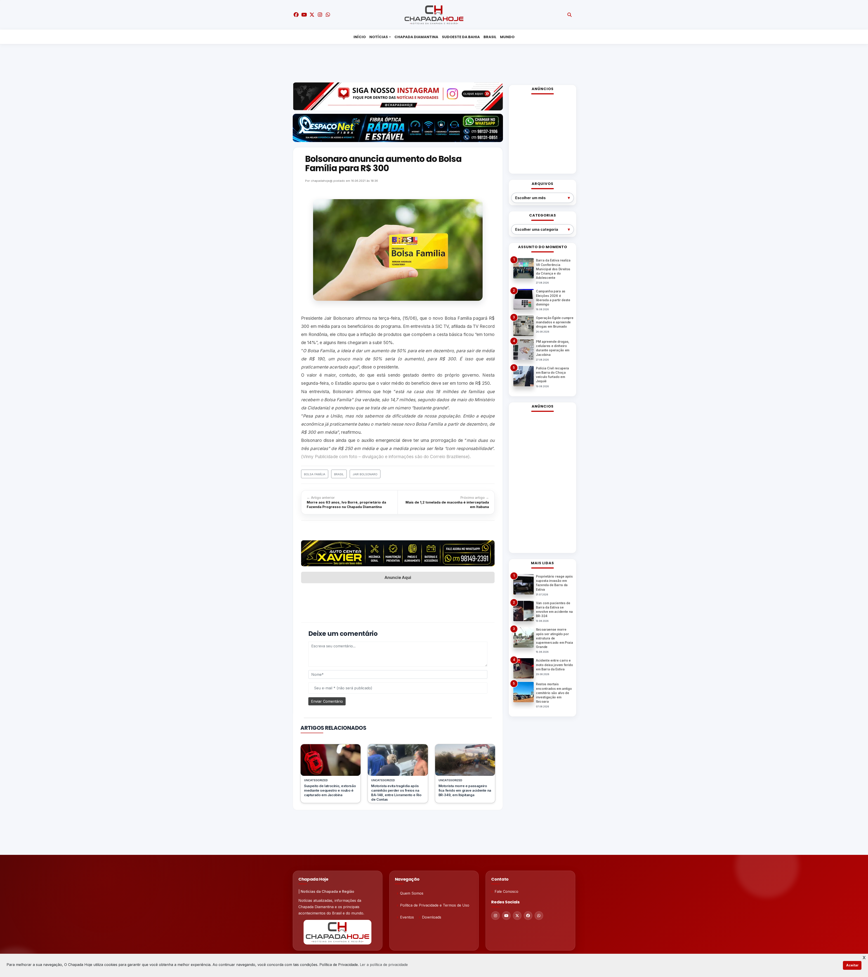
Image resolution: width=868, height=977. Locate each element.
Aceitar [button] (852, 965)
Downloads (431, 917)
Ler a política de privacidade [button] (384, 964)
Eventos (407, 917)
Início (360, 37)
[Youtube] (506, 915)
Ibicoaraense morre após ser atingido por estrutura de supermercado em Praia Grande (554, 638)
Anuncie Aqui (397, 577)
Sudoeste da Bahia (461, 37)
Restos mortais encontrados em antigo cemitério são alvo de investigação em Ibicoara (554, 692)
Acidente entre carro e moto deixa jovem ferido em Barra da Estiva (554, 664)
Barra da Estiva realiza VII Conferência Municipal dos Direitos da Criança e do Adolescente (553, 269)
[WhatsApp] (539, 915)
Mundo (507, 37)
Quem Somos (411, 893)
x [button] (864, 957)
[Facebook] (528, 915)
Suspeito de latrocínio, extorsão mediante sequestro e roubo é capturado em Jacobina (330, 790)
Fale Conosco (506, 891)
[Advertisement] (430, 62)
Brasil (490, 37)
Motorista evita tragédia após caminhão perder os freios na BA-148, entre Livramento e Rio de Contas (396, 793)
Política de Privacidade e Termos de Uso (434, 905)
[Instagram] (495, 915)
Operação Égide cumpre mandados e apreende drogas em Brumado (554, 322)
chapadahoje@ (322, 180)
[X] (517, 915)
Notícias (378, 37)
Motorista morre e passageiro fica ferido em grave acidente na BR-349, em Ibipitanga (465, 790)
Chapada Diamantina (416, 37)
